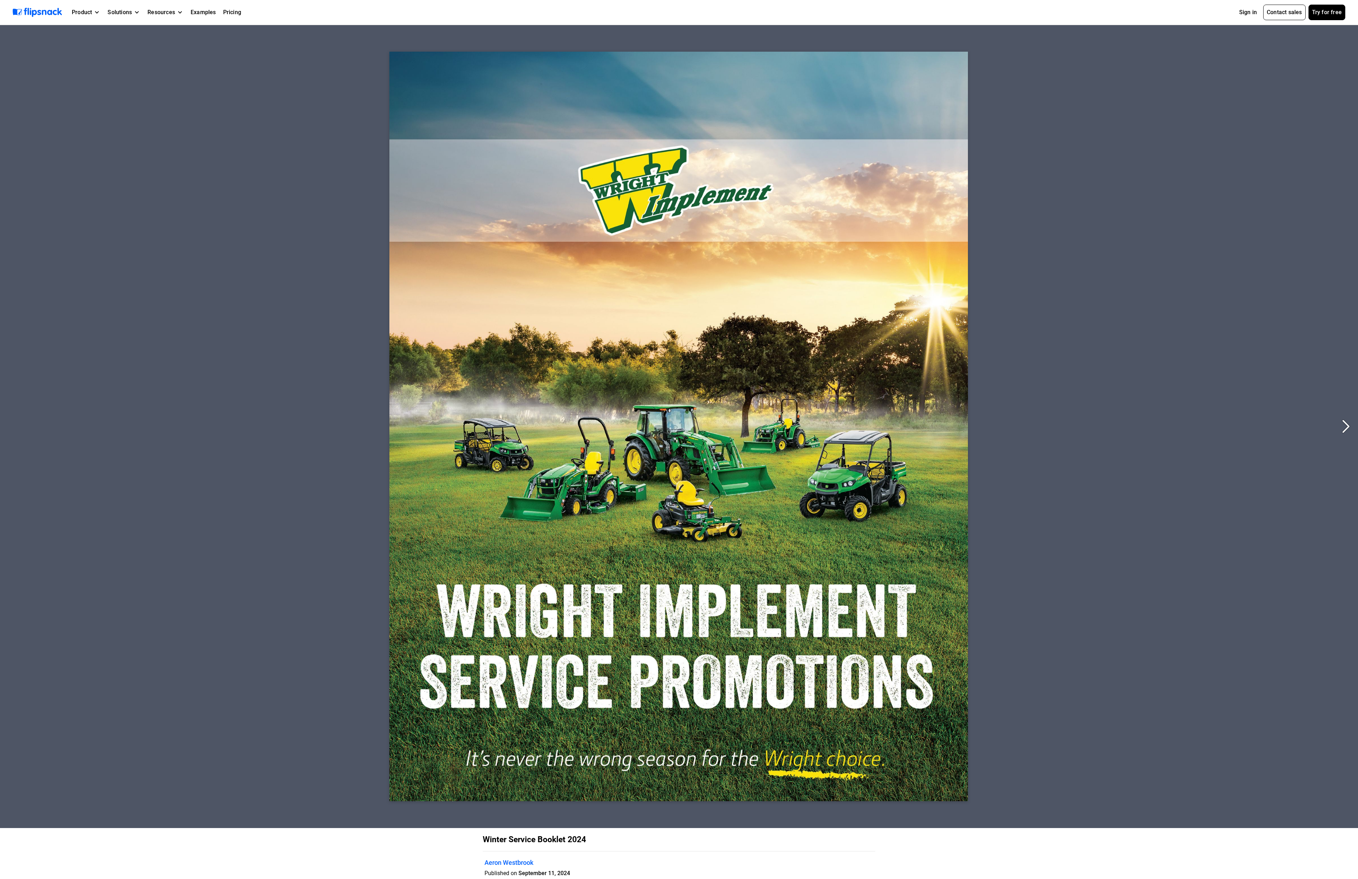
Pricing (232, 12)
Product (82, 12)
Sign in (1248, 12)
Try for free (1327, 12)
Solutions (120, 12)
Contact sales (1284, 12)
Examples (203, 12)
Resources (161, 12)
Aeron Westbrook (508, 862)
